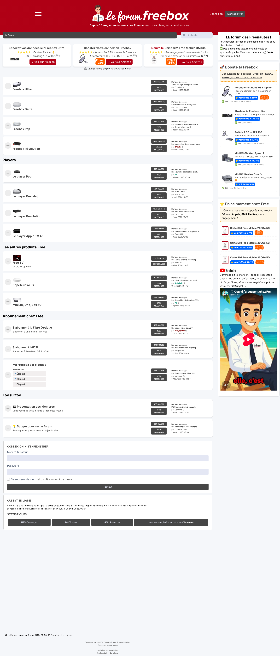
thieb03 (178, 194)
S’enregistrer (37, 446)
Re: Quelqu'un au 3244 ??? (183, 373)
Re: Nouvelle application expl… (184, 172)
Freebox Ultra (22, 89)
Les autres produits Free (24, 247)
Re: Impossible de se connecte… (185, 144)
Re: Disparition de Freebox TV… (185, 300)
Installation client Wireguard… (184, 104)
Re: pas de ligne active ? (181, 328)
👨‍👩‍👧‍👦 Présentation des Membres (34, 406)
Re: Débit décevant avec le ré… (184, 280)
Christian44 (180, 430)
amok (177, 262)
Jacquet (178, 350)
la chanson (242, 274)
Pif (176, 174)
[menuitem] (60, 635)
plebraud (178, 376)
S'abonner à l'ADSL (26, 347)
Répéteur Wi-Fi (23, 285)
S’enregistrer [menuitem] (235, 13)
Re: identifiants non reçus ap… (184, 348)
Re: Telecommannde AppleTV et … (186, 231)
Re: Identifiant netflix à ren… (183, 211)
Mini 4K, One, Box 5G (27, 305)
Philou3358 (180, 107)
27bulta (178, 147)
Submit (108, 487)
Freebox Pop (21, 129)
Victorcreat (188, 522)
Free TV (18, 262)
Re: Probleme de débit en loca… (185, 124)
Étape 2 (21, 374)
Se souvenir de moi (23, 479)
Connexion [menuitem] (216, 13)
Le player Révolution (27, 216)
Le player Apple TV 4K (28, 236)
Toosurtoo (12, 395)
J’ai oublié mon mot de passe (54, 479)
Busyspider (180, 331)
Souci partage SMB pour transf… (185, 85)
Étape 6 (21, 384)
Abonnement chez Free (23, 316)
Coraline (178, 87)
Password (13, 465)
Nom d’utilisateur (17, 452)
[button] (38, 13)
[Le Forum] (140, 14)
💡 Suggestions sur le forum (32, 426)
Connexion (15, 446)
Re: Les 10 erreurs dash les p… (184, 260)
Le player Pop (22, 176)
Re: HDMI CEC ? (178, 192)
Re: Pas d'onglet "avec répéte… (184, 427)
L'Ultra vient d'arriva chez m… (183, 407)
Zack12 (178, 214)
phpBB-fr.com (112, 645)
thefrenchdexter (182, 127)
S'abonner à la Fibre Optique (32, 327)
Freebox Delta (22, 109)
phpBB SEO (113, 650)
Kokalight (179, 283)
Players (9, 160)
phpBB (99, 642)
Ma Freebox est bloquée (29, 364)
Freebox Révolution (26, 148)
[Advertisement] (107, 581)
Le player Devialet (25, 196)
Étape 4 (21, 379)
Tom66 (178, 234)
